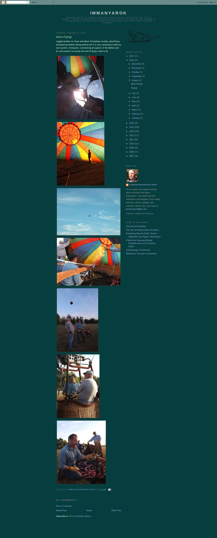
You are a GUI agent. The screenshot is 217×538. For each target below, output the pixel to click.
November (137, 68)
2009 (131, 148)
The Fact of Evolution (136, 226)
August (135, 80)
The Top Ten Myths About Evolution (142, 230)
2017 (131, 56)
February (136, 114)
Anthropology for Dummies (138, 250)
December (137, 64)
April (134, 105)
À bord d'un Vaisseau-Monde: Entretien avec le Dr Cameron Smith (141, 243)
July (134, 93)
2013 (131, 131)
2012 (131, 135)
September (137, 76)
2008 (131, 152)
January (136, 118)
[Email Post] (109, 489)
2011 (131, 139)
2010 (131, 143)
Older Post (116, 510)
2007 (131, 156)
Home (89, 510)
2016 (131, 60)
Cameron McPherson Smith (143, 185)
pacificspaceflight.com (136, 209)
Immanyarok (108, 13)
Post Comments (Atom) (80, 516)
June (134, 97)
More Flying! (136, 84)
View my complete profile (140, 214)
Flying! (134, 88)
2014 (131, 127)
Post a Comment (64, 506)
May (134, 101)
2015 (131, 123)
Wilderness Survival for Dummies (141, 253)
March (135, 110)
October (136, 72)
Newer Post (61, 510)
